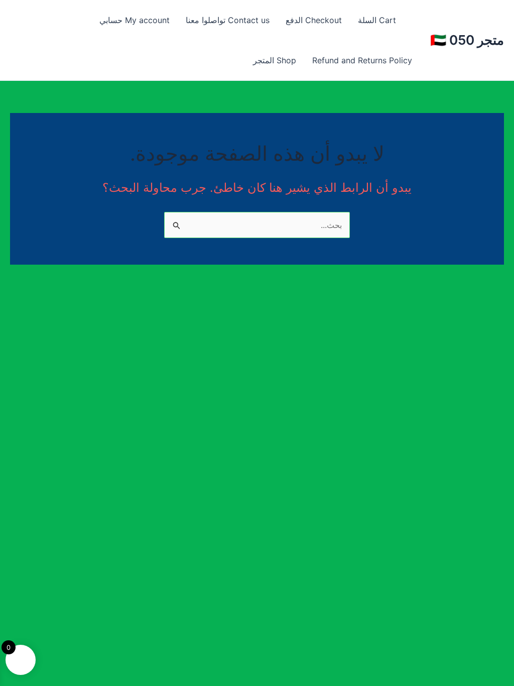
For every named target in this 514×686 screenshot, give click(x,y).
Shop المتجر (274, 60)
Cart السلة (377, 20)
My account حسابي (134, 20)
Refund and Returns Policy (362, 60)
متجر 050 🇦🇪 (467, 40)
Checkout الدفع (314, 20)
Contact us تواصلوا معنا (228, 20)
